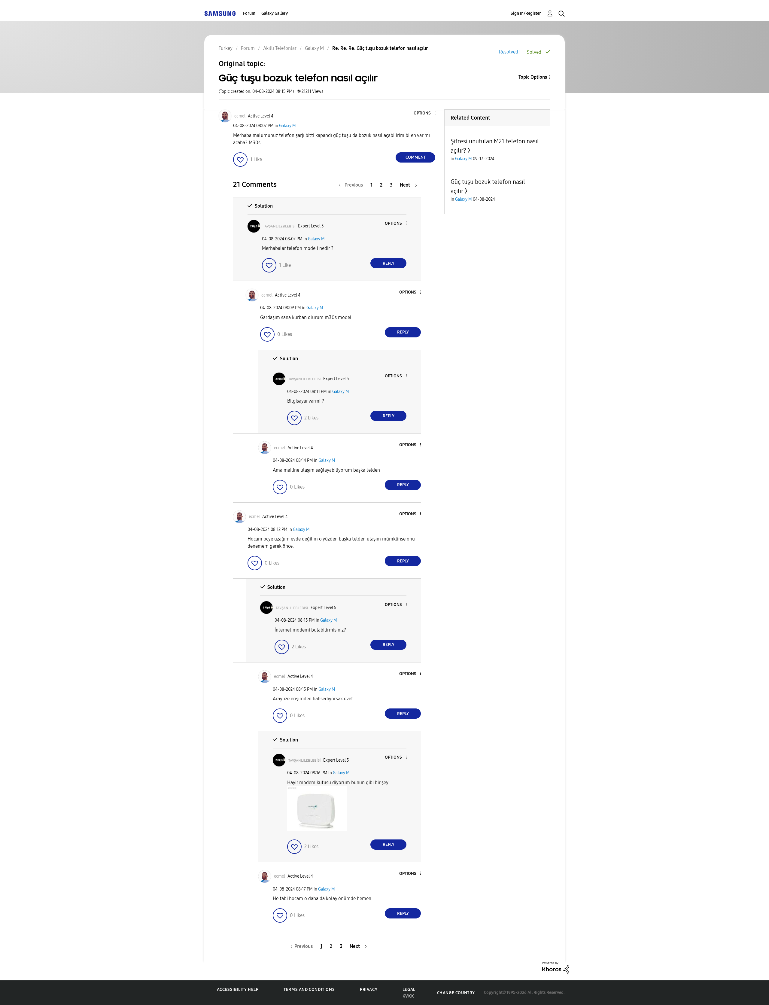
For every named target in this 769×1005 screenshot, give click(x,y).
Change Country (456, 992)
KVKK (408, 996)
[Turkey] (220, 13)
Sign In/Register (526, 13)
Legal (409, 989)
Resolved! (509, 52)
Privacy (368, 989)
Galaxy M (287, 125)
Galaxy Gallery (274, 13)
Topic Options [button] (532, 77)
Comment (416, 157)
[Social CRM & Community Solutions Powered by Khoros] (555, 967)
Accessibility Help (238, 989)
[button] (425, 113)
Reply (388, 263)
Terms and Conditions (309, 989)
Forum (249, 13)
